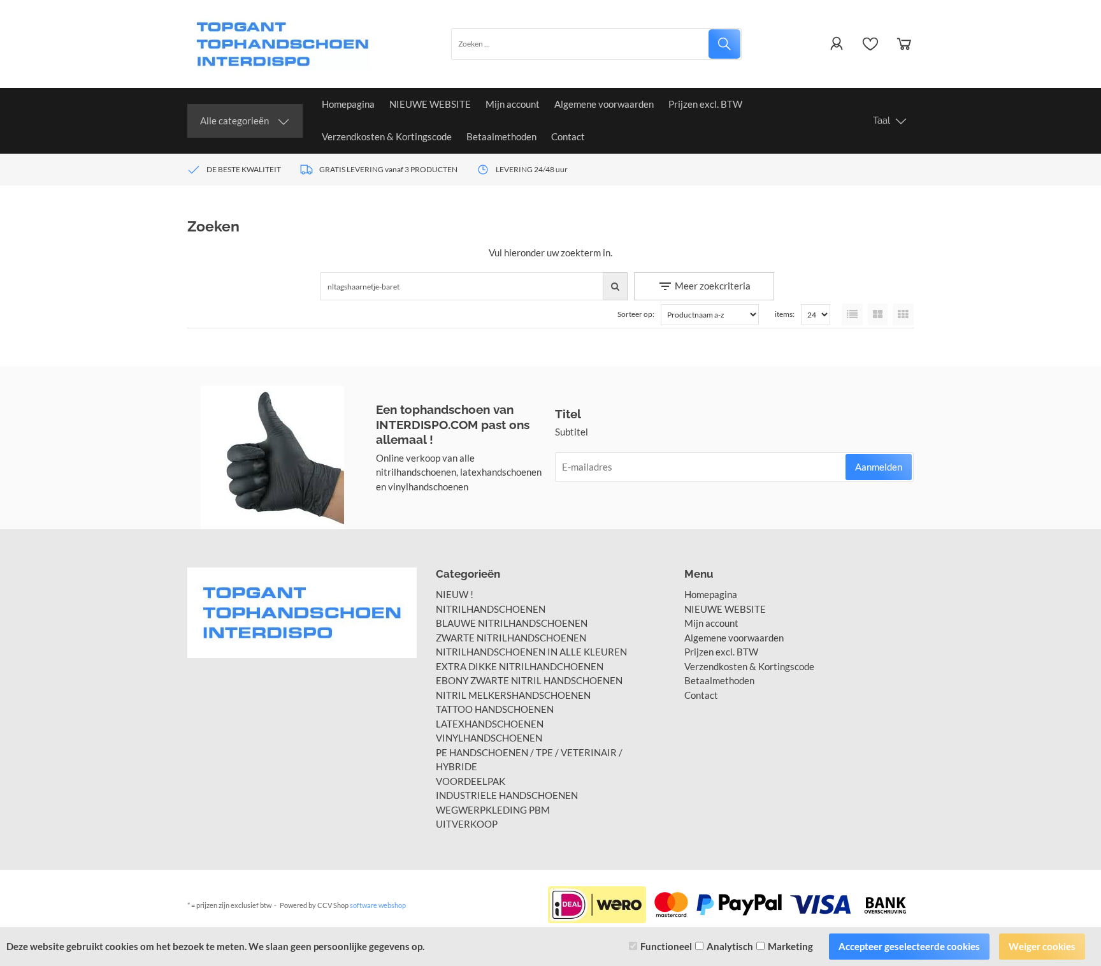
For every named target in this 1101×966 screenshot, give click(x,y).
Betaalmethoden (501, 136)
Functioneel (666, 946)
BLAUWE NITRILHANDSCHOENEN (511, 623)
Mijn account (513, 104)
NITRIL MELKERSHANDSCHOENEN (513, 695)
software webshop (378, 905)
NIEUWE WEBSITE (430, 104)
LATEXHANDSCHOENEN (489, 723)
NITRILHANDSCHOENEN (490, 609)
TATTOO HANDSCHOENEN (495, 709)
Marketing (790, 946)
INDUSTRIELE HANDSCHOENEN (507, 795)
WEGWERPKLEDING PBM (493, 810)
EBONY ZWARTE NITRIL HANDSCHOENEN (529, 680)
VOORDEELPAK (470, 781)
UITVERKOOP (467, 824)
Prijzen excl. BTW (705, 104)
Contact (568, 136)
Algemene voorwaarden (604, 104)
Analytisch (730, 946)
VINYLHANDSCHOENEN (489, 737)
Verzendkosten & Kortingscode (387, 136)
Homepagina (348, 104)
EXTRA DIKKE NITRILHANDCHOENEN (519, 666)
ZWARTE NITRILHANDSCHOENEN (511, 637)
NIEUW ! (454, 594)
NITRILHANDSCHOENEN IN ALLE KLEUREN (531, 651)
